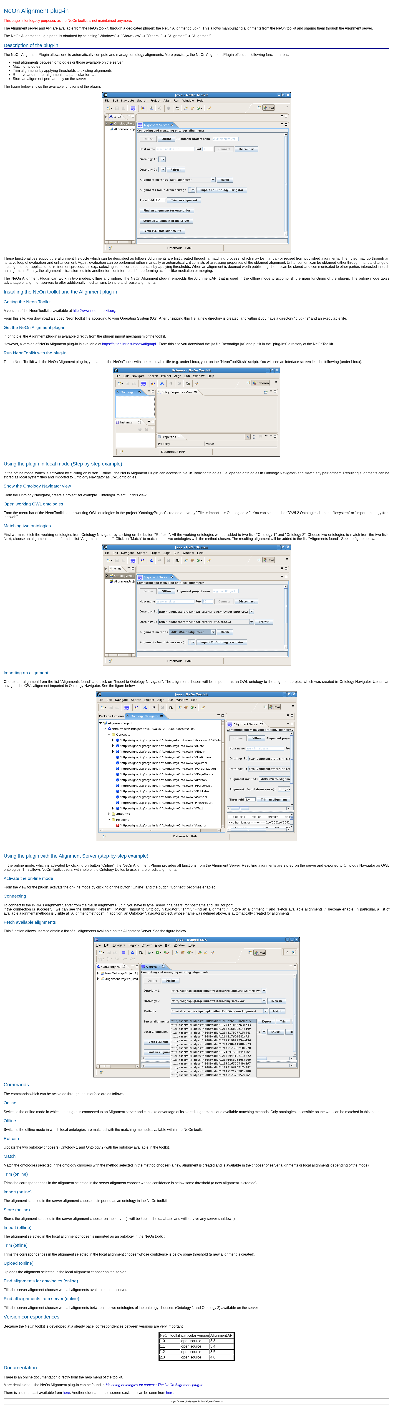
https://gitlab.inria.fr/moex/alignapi (129, 344)
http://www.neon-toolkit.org (94, 311)
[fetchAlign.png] (196, 1076)
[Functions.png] (196, 252)
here (66, 1393)
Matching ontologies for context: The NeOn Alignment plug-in (154, 1385)
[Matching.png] (196, 665)
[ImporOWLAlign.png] (196, 840)
